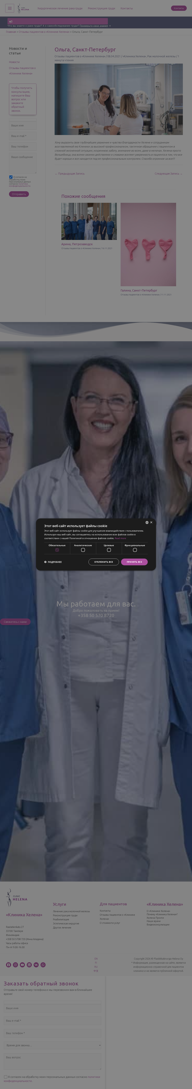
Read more (120, 538)
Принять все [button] (134, 561)
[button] (53, 562)
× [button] (151, 522)
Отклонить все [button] (103, 561)
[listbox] (147, 522)
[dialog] (96, 544)
